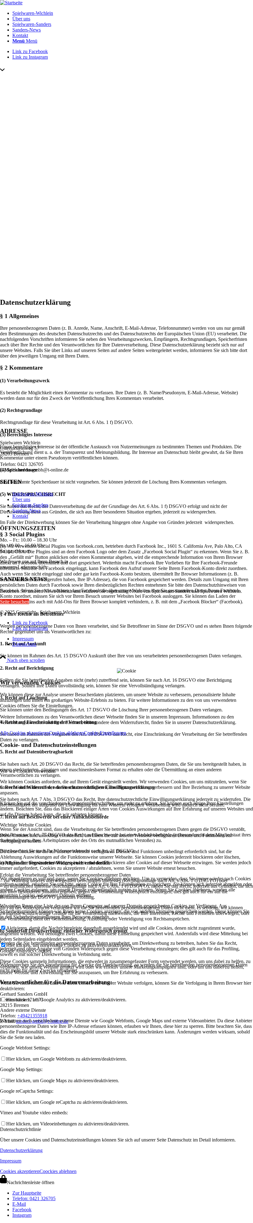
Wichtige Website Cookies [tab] (25, 824)
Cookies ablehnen (66, 732)
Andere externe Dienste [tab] (23, 1010)
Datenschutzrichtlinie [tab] (20, 1129)
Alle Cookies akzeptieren (24, 732)
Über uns (21, 499)
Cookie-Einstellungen (105, 732)
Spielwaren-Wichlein (32, 493)
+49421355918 (32, 1015)
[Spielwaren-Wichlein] (11, 2)
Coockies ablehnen (58, 1171)
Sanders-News (26, 510)
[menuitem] (132, 13)
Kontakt (20, 516)
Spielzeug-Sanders (30, 505)
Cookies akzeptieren (19, 1171)
